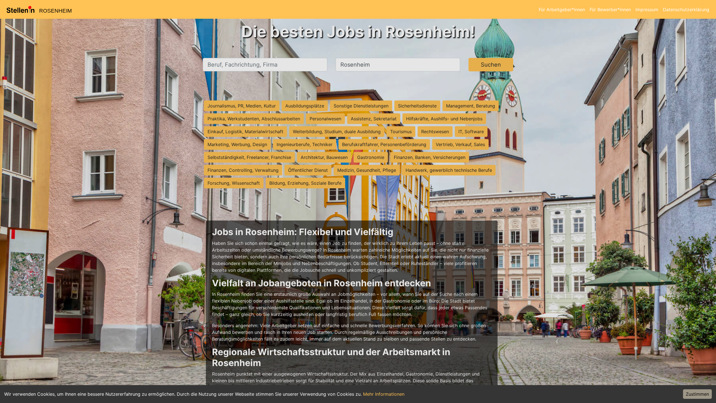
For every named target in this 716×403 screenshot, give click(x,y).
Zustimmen (697, 394)
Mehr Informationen (383, 394)
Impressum (646, 9)
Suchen (491, 64)
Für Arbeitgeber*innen (562, 9)
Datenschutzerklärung (686, 9)
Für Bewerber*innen (610, 9)
